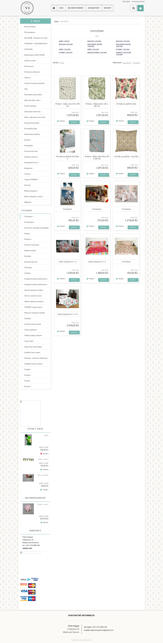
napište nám (27, 548)
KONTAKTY (107, 8)
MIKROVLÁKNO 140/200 (97, 52)
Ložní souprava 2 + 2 (67, 262)
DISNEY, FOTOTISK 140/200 (123, 53)
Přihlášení (126, 1)
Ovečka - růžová (42, 504)
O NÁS (61, 8)
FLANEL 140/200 (122, 49)
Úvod (56, 21)
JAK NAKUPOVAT (93, 8)
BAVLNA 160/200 (66, 44)
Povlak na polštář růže (126, 104)
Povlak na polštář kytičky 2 (67, 157)
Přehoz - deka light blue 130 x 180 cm (97, 157)
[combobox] (127, 63)
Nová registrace (138, 1)
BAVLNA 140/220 (123, 41)
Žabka (46, 435)
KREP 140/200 (64, 49)
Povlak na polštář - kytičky (126, 156)
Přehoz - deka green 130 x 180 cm (97, 105)
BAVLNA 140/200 (94, 41)
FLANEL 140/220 (65, 52)
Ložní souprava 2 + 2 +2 (67, 314)
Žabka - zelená (43, 459)
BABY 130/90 (64, 41)
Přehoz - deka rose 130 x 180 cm (67, 105)
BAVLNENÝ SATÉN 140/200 (94, 45)
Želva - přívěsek (43, 475)
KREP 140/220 (93, 49)
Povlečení (67, 209)
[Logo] (27, 8)
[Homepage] (54, 8)
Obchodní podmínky (75, 8)
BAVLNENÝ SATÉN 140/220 (123, 45)
